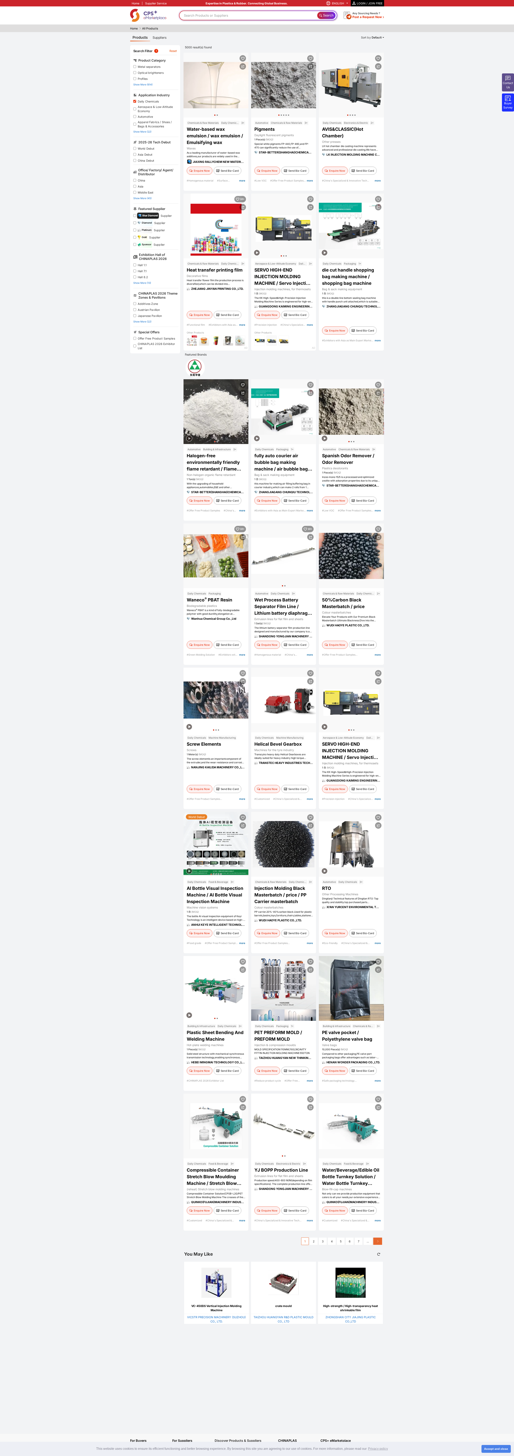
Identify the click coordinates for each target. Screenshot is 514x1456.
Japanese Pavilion (150, 315)
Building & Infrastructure (217, 449)
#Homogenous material (200, 180)
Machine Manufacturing (222, 737)
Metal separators (149, 66)
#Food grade (194, 943)
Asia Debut (145, 154)
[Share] (243, 66)
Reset (173, 51)
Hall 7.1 (142, 271)
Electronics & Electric (356, 122)
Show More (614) (143, 84)
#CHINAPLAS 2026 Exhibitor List (205, 1080)
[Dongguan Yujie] (195, 367)
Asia (141, 186)
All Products (150, 28)
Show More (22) (142, 131)
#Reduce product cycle (267, 1080)
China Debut (146, 160)
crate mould (283, 1306)
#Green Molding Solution (201, 654)
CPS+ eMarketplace (335, 1441)
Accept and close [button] (496, 1448)
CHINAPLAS (287, 1441)
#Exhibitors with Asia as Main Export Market (347, 340)
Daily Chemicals (148, 101)
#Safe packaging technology (338, 1080)
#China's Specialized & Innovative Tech (344, 180)
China (141, 180)
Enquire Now (202, 170)
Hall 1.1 (142, 265)
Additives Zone (148, 303)
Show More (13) (142, 282)
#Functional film (196, 324)
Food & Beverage (218, 881)
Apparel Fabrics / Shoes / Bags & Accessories (155, 124)
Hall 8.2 (143, 277)
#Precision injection (265, 324)
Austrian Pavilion (149, 309)
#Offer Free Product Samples (287, 180)
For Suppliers (182, 1441)
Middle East (146, 192)
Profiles (143, 78)
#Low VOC (260, 180)
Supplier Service (156, 3)
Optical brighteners (151, 72)
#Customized (262, 798)
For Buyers (138, 1441)
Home (135, 3)
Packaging (350, 263)
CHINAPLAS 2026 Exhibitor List (156, 346)
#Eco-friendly (330, 943)
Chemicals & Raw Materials (203, 122)
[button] (215, 115)
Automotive (145, 116)
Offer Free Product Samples (156, 338)
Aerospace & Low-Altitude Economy (155, 109)
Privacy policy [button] (378, 1448)
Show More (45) (142, 198)
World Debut (146, 148)
